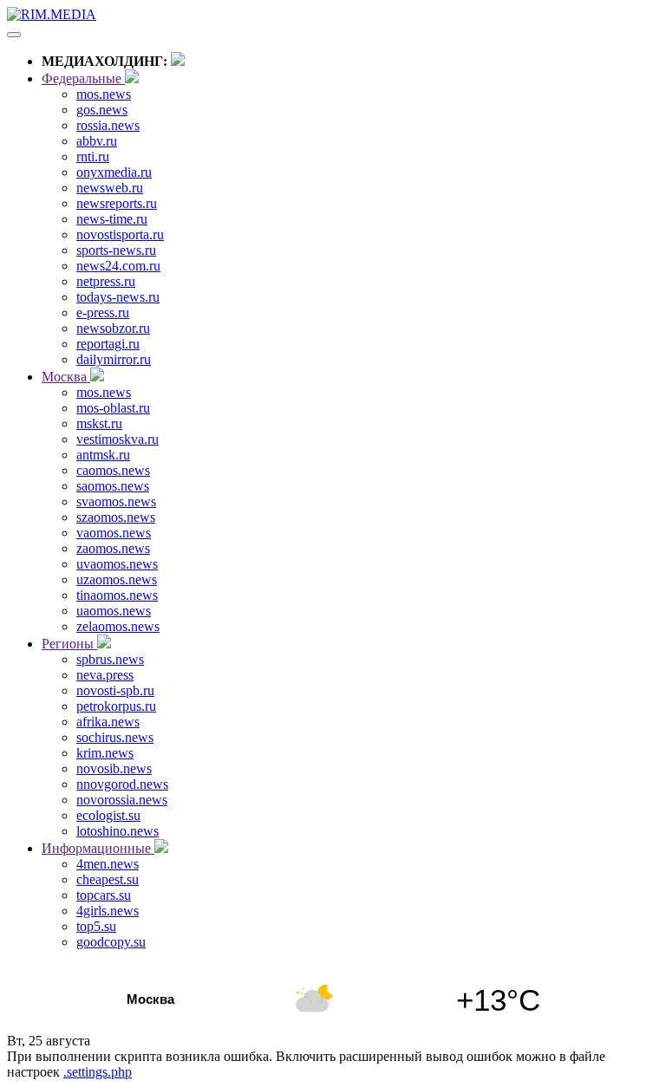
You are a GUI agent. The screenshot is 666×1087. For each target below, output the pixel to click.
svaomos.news (116, 501)
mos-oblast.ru (113, 407)
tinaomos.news (117, 595)
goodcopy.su (111, 941)
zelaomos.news (118, 626)
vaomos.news (113, 532)
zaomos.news (113, 548)
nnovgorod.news (122, 784)
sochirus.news (114, 737)
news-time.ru (111, 219)
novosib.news (114, 768)
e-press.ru (102, 312)
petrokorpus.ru (116, 706)
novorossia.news (121, 799)
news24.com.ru (118, 265)
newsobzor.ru (113, 328)
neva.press (105, 674)
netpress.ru (105, 281)
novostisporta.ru (120, 234)
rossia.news (108, 125)
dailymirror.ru (113, 359)
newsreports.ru (116, 203)
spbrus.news (110, 659)
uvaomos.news (117, 564)
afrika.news (108, 721)
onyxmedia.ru (114, 172)
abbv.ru (96, 140)
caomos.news (113, 470)
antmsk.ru (103, 454)
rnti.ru (92, 156)
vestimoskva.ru (117, 439)
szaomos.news (115, 517)
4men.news (107, 863)
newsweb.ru (109, 187)
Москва (66, 376)
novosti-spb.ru (115, 690)
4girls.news (107, 910)
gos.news (101, 109)
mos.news (103, 94)
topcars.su (103, 895)
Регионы (69, 643)
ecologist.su (108, 815)
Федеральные (83, 78)
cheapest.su (107, 879)
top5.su (96, 926)
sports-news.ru (116, 250)
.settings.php (97, 1071)
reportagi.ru (108, 343)
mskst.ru (99, 423)
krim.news (105, 752)
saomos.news (112, 485)
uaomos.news (113, 610)
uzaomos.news (116, 579)
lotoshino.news (117, 830)
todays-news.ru (118, 297)
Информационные (98, 848)
